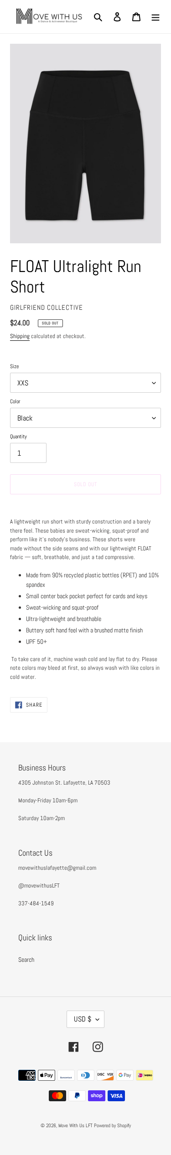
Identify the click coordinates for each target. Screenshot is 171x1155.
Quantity (18, 436)
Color (15, 401)
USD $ (82, 1019)
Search (26, 959)
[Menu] (155, 16)
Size (14, 366)
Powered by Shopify (112, 1125)
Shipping (20, 336)
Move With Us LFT (75, 1125)
